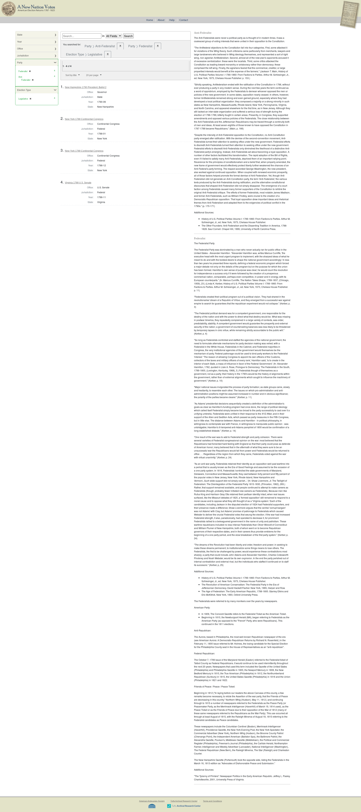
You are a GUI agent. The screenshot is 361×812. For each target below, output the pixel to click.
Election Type (24, 89)
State (19, 34)
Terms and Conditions (212, 801)
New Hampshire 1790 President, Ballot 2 (85, 87)
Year (19, 41)
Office (20, 48)
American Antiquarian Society (152, 801)
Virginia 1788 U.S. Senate (78, 182)
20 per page (92, 75)
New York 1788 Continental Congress (84, 119)
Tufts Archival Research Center (184, 801)
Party (19, 62)
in (103, 36)
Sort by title (71, 75)
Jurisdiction (23, 55)
